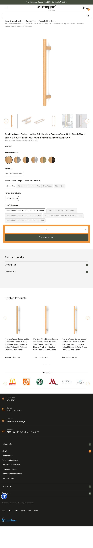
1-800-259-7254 (14, 411)
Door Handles (17, 21)
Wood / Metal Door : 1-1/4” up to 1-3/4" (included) (25, 210)
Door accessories (9, 469)
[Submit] (88, 15)
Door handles (7, 456)
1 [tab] (43, 364)
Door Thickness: (12, 205)
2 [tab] (46, 364)
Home (7, 21)
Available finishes (11, 153)
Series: (8, 168)
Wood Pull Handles (46, 21)
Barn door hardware (10, 460)
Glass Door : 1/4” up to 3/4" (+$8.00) (62, 210)
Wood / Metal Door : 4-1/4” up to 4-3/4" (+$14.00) (25, 220)
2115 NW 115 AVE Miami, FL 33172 (23, 432)
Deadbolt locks (8, 478)
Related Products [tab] (16, 298)
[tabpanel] (18, 331)
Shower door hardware (11, 465)
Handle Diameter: (13, 193)
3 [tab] (50, 364)
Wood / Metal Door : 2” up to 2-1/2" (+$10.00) (23, 215)
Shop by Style (31, 21)
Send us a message (16, 422)
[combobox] (46, 15)
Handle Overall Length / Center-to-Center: (22, 181)
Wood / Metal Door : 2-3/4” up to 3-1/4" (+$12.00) (63, 215)
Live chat (11, 400)
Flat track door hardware (12, 474)
